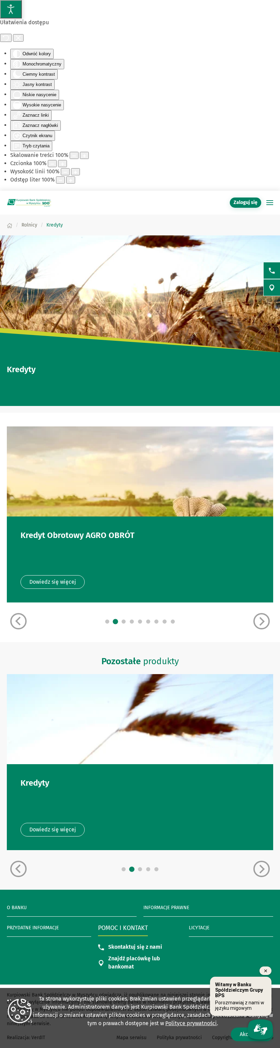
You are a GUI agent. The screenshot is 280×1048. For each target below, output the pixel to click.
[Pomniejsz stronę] (74, 155)
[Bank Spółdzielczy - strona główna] (29, 202)
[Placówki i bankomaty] (272, 287)
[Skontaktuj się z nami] (272, 270)
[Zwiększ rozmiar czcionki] (62, 163)
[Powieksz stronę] (84, 155)
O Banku (17, 908)
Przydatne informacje (33, 928)
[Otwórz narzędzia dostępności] (11, 9)
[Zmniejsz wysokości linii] (65, 171)
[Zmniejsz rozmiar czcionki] (52, 163)
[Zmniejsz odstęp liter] (60, 180)
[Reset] (6, 38)
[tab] (107, 622)
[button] (269, 202)
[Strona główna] (9, 225)
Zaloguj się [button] (245, 202)
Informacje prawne (166, 908)
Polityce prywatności (191, 1023)
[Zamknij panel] (18, 38)
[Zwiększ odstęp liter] (70, 180)
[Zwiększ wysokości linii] (75, 171)
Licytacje (199, 928)
